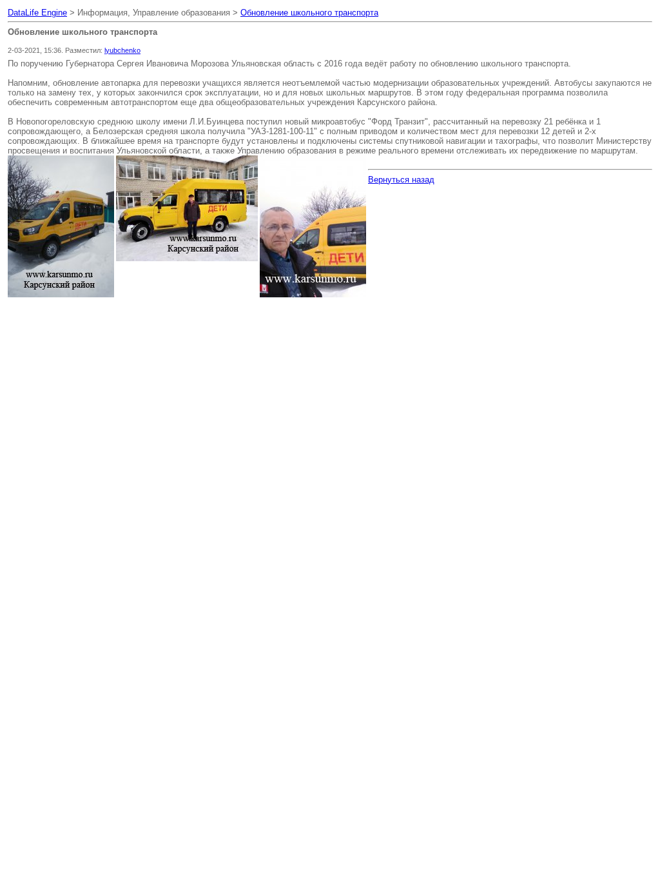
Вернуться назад (401, 179)
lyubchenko (122, 50)
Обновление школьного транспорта (309, 12)
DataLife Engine (37, 12)
